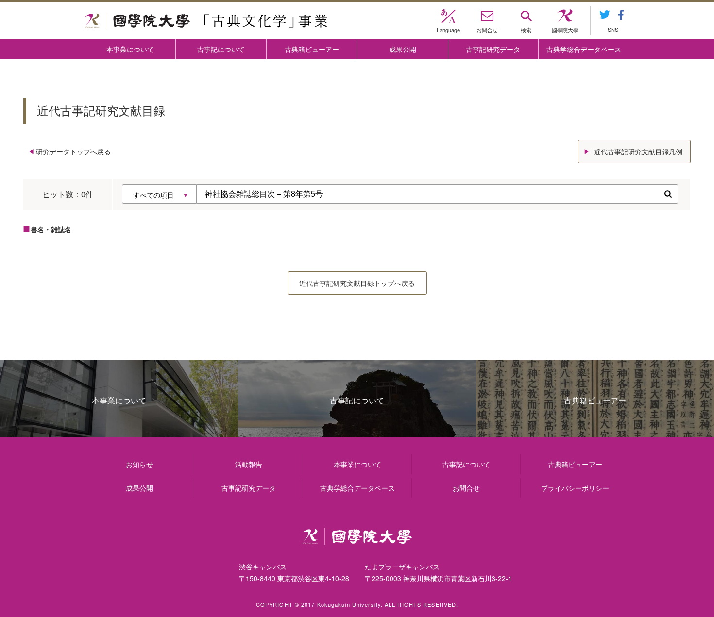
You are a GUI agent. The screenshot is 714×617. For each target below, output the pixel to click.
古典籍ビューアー (312, 49)
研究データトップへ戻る (73, 151)
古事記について (221, 49)
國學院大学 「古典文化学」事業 (206, 21)
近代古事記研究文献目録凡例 (638, 151)
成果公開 (402, 49)
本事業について (130, 49)
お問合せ (466, 488)
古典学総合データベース (583, 49)
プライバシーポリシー (575, 488)
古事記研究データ (493, 49)
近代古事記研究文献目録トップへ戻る (357, 283)
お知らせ (139, 464)
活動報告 (248, 464)
